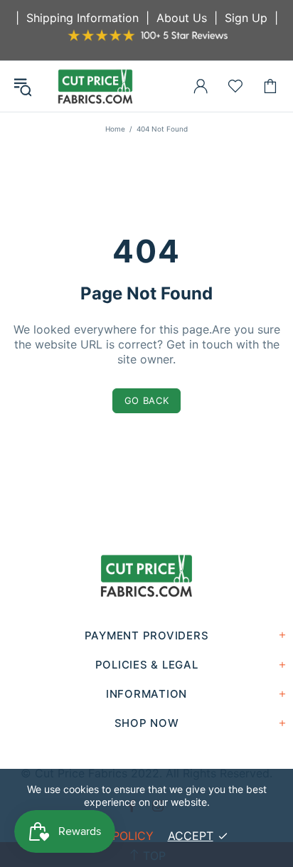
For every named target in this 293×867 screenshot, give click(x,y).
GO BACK (146, 400)
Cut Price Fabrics (95, 86)
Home (115, 128)
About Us (181, 18)
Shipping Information (82, 18)
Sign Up (246, 18)
